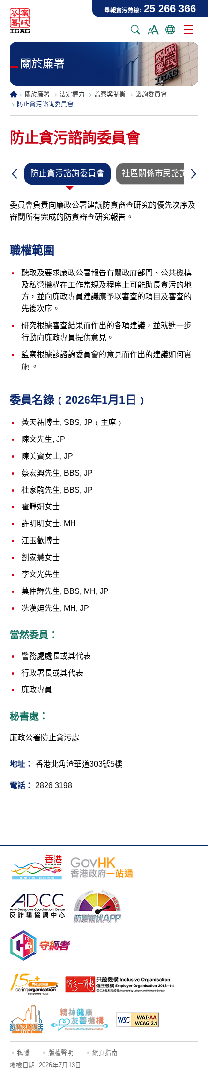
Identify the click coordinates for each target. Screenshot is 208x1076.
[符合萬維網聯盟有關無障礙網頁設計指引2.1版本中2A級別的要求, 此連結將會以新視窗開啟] (137, 1019)
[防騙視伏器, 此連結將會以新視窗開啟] (97, 906)
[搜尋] (135, 29)
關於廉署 (37, 94)
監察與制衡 (110, 94)
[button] (14, 173)
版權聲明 (61, 1052)
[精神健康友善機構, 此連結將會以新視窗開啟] (80, 1019)
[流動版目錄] (188, 29)
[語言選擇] (170, 29)
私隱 (23, 1052)
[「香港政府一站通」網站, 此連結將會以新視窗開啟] (102, 867)
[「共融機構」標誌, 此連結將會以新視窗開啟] (119, 984)
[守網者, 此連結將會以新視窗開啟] (40, 945)
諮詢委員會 (151, 94)
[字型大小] (153, 29)
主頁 (13, 94)
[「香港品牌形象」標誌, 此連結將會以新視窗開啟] (36, 867)
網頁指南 (105, 1052)
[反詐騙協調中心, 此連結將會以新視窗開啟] (37, 906)
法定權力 (72, 94)
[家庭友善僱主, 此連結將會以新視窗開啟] (27, 1019)
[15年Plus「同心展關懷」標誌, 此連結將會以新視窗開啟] (34, 984)
